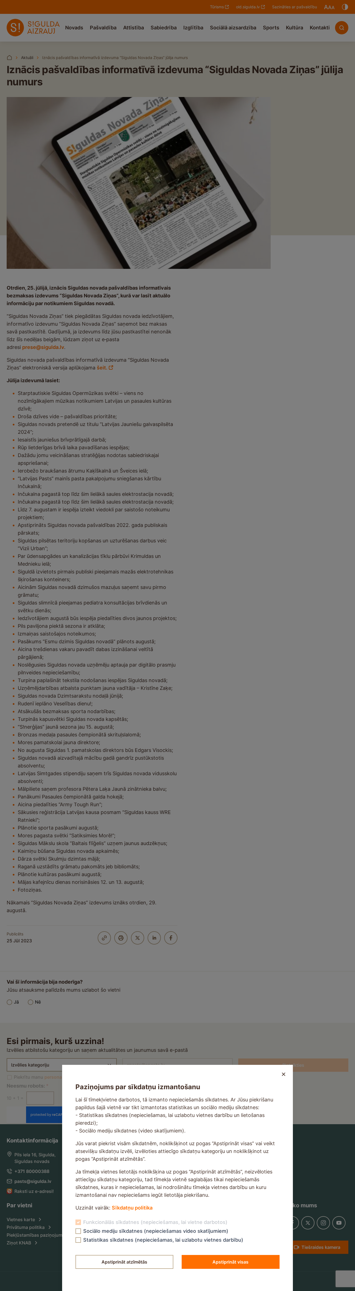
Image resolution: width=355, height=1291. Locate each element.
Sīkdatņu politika (132, 1208)
